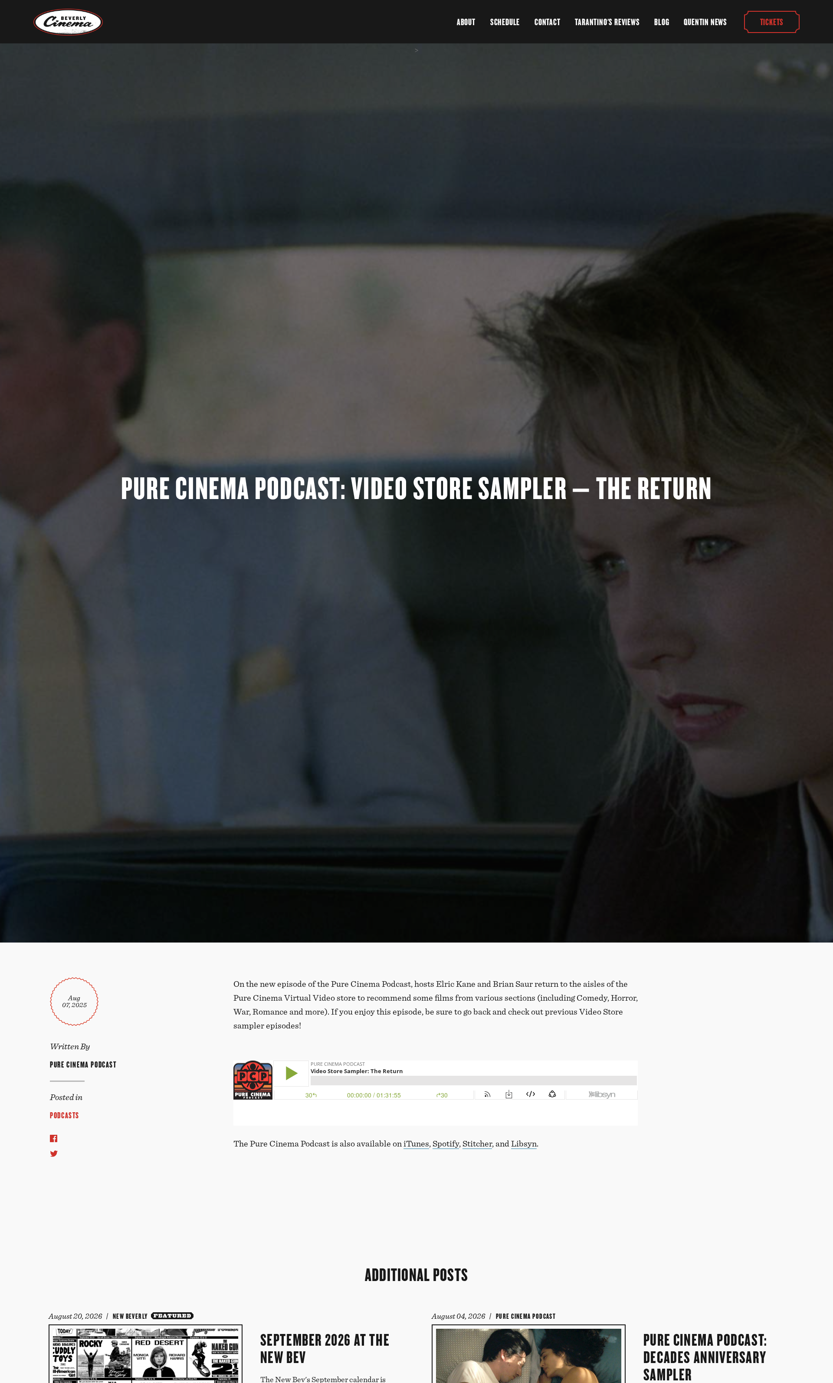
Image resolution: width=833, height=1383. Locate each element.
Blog (661, 22)
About (466, 22)
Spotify (446, 1144)
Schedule (505, 22)
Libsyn (524, 1144)
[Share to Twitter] (54, 1153)
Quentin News (705, 22)
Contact (548, 22)
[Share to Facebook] (53, 1138)
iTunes (416, 1144)
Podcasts (64, 1115)
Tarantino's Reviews (607, 22)
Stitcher (477, 1144)
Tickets (772, 21)
